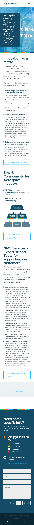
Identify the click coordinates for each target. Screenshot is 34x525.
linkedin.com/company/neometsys (18, 463)
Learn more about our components (14, 236)
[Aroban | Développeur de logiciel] (17, 522)
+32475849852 (16, 444)
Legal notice (17, 519)
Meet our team (17, 391)
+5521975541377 (17, 446)
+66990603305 (16, 449)
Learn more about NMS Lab (16, 162)
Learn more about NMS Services (15, 375)
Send (26, 503)
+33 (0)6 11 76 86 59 (18, 438)
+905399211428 (16, 452)
